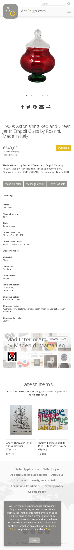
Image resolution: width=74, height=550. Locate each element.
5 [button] (48, 96)
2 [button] (31, 96)
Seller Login (51, 469)
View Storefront (58, 338)
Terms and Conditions (26, 486)
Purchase (63, 147)
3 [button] (37, 96)
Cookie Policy (37, 491)
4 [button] (42, 96)
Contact (22, 480)
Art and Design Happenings (28, 474)
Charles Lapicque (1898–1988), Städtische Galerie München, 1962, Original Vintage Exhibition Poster (52, 444)
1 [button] (26, 96)
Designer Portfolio (44, 480)
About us (57, 474)
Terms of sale (57, 184)
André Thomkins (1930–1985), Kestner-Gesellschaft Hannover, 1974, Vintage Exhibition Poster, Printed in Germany (20, 444)
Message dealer (35, 184)
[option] (37, 57)
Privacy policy (54, 486)
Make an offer (13, 184)
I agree (34, 540)
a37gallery (11, 449)
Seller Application (27, 469)
